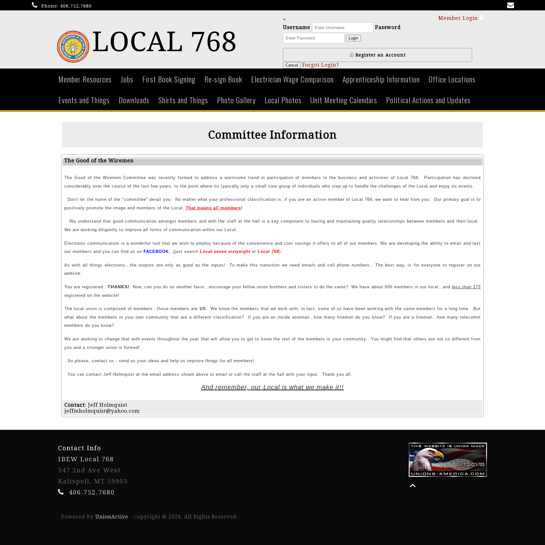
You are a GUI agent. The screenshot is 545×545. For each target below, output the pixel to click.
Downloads (134, 99)
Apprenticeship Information (381, 79)
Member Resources (85, 79)
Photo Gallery (236, 99)
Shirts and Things (183, 99)
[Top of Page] (413, 485)
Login (353, 38)
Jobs (126, 79)
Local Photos (283, 99)
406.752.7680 (76, 6)
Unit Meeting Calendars (343, 99)
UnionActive (111, 517)
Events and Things (84, 99)
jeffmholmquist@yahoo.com (102, 411)
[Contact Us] (512, 6)
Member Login (458, 18)
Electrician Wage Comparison (292, 79)
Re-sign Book (223, 79)
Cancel (291, 65)
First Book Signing (169, 79)
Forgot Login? (320, 65)
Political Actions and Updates (428, 99)
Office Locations (452, 79)
